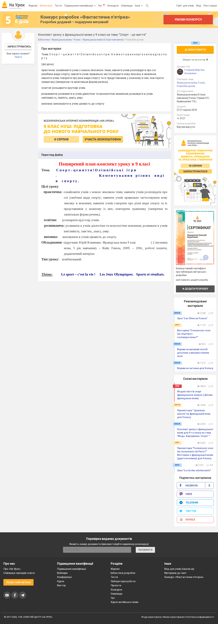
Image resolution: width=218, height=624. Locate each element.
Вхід (198, 5)
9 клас (201, 82)
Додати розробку (196, 288)
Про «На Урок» (12, 568)
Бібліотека (46, 5)
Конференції (64, 577)
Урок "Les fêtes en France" (192, 318)
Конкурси (113, 5)
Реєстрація (210, 5)
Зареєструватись (19, 46)
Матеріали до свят (175, 573)
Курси (60, 581)
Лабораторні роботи (123, 581)
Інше (138, 5)
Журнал (33, 5)
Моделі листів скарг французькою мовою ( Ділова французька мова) (195, 395)
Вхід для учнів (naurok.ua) (179, 568)
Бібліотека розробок (123, 573)
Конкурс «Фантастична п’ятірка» (184, 577)
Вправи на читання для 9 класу (195, 368)
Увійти (18, 57)
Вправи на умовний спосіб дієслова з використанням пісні (193, 352)
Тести (58, 5)
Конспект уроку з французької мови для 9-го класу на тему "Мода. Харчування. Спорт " (195, 432)
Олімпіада (127, 5)
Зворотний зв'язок (18, 582)
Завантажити (196, 49)
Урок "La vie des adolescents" (194, 470)
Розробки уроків (186, 86)
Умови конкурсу (188, 19)
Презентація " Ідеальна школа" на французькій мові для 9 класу (193, 414)
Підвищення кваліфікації (79, 5)
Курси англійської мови (124, 602)
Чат (101, 5)
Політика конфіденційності (200, 617)
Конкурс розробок (85, 17)
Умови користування (173, 617)
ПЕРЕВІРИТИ (145, 549)
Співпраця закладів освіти (19, 573)
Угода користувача (151, 617)
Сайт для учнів (185, 5)
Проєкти (116, 585)
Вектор (61, 585)
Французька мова (187, 82)
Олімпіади (116, 593)
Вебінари (62, 573)
